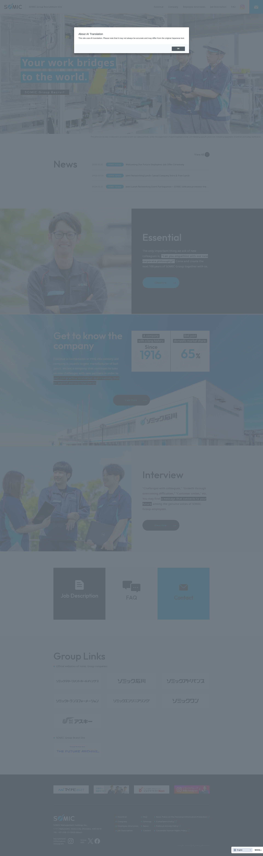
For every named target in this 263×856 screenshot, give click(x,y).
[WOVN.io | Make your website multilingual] (257, 850)
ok (178, 49)
